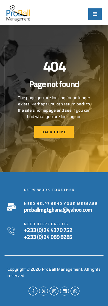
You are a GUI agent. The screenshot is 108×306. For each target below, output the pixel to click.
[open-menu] (95, 14)
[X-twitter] (43, 291)
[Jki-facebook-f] (33, 291)
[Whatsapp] (75, 291)
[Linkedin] (64, 291)
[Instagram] (54, 291)
